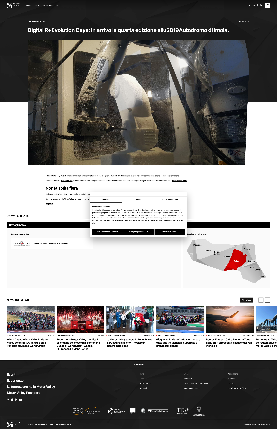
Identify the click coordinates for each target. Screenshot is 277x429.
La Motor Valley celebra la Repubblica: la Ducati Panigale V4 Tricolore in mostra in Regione (129, 342)
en (254, 5)
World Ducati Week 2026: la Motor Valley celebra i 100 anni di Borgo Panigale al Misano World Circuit (27, 342)
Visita (37, 5)
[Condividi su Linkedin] (27, 216)
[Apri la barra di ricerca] (261, 5)
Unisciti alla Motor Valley (237, 388)
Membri (28, 5)
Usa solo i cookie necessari (107, 232)
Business (231, 379)
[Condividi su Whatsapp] (18, 216)
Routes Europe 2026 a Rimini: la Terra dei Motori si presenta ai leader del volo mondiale (229, 342)
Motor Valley (69, 199)
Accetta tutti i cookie (169, 232)
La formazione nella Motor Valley (31, 387)
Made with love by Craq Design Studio (257, 424)
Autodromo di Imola (179, 180)
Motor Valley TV (145, 383)
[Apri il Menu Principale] (267, 5)
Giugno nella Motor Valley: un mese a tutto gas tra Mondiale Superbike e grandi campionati (178, 342)
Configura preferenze (137, 232)
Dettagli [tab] (139, 199)
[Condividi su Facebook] (21, 216)
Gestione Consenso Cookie (60, 424)
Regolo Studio (66, 180)
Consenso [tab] (106, 199)
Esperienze (15, 381)
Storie (142, 379)
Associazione (233, 374)
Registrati (49, 204)
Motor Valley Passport (23, 393)
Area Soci (143, 388)
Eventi (11, 374)
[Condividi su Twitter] (24, 216)
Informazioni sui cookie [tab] (171, 199)
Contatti (231, 383)
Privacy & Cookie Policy (37, 424)
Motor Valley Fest (51, 5)
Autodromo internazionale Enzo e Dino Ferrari (51, 243)
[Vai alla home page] (13, 5)
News (142, 374)
